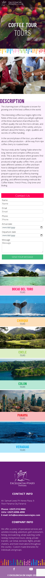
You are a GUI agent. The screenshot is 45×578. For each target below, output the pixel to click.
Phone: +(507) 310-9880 (13, 509)
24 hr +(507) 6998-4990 (13, 512)
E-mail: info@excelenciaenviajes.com (20, 515)
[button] (41, 75)
